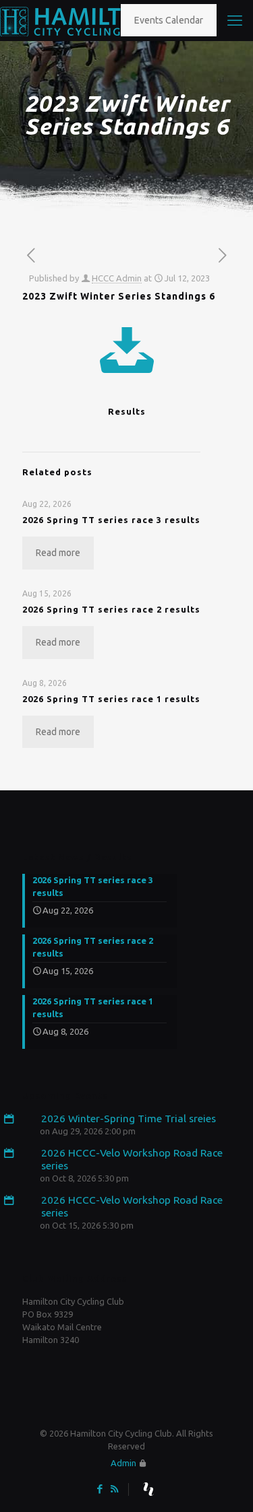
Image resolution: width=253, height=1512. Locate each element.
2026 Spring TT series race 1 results (111, 698)
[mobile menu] (234, 20)
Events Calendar (168, 20)
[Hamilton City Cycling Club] (78, 20)
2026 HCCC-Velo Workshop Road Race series (132, 1158)
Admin (123, 1463)
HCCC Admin (117, 278)
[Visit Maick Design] (148, 1489)
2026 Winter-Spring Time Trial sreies (128, 1118)
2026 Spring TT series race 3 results (111, 519)
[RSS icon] (114, 1488)
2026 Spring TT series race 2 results (111, 609)
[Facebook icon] (100, 1488)
